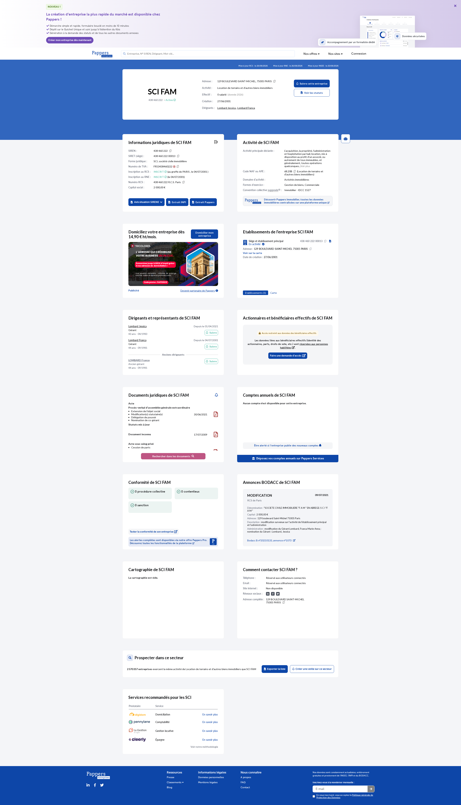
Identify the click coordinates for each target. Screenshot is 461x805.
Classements (174, 782)
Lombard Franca (246, 107)
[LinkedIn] (88, 785)
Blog (169, 787)
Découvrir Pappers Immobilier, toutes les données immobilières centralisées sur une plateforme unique (295, 201)
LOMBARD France (139, 360)
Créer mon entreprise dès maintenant (69, 40)
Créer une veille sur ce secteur (313, 669)
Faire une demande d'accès (285, 355)
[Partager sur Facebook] (95, 785)
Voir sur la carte (252, 252)
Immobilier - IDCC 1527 (297, 190)
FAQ (243, 782)
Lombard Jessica (226, 107)
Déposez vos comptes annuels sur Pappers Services (290, 458)
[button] (146, 202)
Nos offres (310, 54)
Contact (245, 787)
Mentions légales (208, 782)
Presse (170, 777)
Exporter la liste (275, 669)
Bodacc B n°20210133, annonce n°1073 (269, 540)
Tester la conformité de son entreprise (151, 531)
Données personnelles (211, 777)
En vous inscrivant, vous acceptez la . (344, 796)
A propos (246, 777)
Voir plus (305, 166)
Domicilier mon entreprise (204, 234)
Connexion (358, 53)
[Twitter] (102, 785)
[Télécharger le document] (216, 414)
